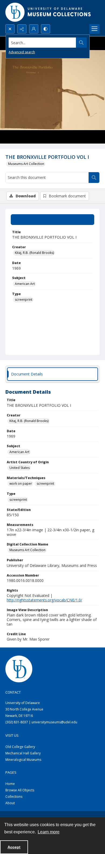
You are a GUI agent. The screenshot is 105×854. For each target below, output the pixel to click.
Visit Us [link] (12, 735)
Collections (13, 796)
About (10, 803)
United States (19, 467)
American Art (25, 283)
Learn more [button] (49, 832)
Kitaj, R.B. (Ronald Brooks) (34, 252)
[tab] (52, 220)
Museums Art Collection (26, 163)
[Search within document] (94, 177)
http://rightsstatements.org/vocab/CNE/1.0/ (44, 600)
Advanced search (22, 52)
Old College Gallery (20, 746)
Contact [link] (13, 692)
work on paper (20, 483)
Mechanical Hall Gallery (23, 753)
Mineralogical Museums (23, 759)
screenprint (23, 299)
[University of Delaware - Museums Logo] (48, 12)
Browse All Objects (19, 790)
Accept (14, 847)
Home (10, 783)
